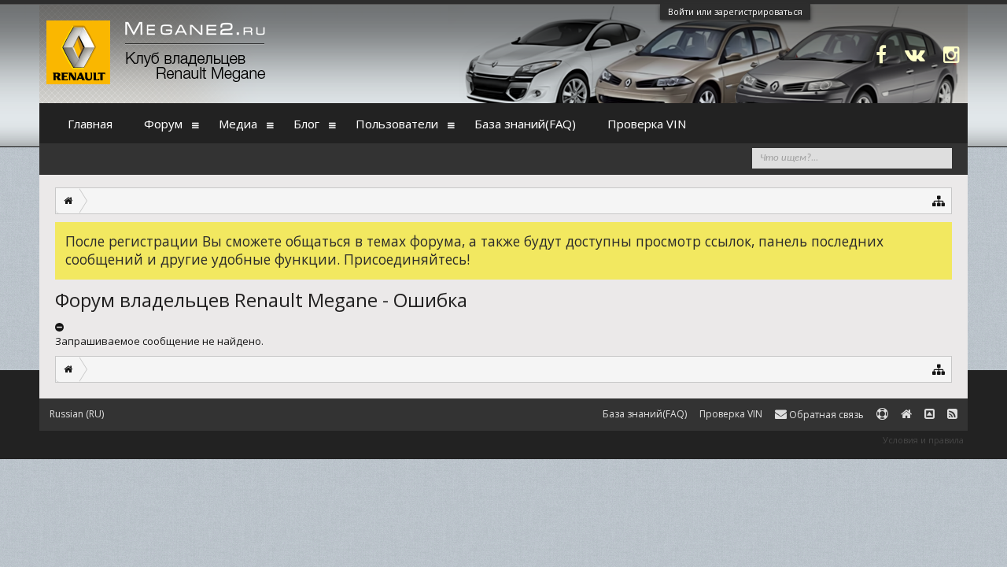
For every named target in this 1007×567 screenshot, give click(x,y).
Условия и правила (923, 440)
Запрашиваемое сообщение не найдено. (159, 341)
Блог (306, 124)
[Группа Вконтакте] (915, 54)
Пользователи (397, 124)
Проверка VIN (646, 124)
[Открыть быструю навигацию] (939, 200)
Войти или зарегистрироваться (735, 11)
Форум (163, 124)
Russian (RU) (77, 414)
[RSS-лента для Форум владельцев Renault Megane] (952, 414)
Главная (90, 124)
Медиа (238, 124)
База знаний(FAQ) (525, 124)
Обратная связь (825, 414)
